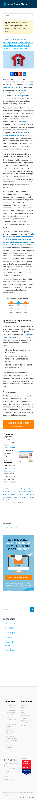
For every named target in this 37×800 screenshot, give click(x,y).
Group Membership (26, 719)
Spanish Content (9, 746)
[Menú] (31, 4)
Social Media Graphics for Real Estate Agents (11, 713)
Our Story (24, 710)
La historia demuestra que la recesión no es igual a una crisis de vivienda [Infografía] (10, 494)
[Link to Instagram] (26, 797)
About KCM (26, 701)
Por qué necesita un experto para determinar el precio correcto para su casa (18, 45)
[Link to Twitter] (23, 797)
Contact (24, 723)
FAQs (23, 713)
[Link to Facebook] (20, 797)
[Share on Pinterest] (20, 74)
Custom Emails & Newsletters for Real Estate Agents (11, 739)
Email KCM (8, 779)
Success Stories (24, 707)
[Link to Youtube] (29, 797)
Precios (23, 40)
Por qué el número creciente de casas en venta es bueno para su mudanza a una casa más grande (26, 494)
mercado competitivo (24, 121)
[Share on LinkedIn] (24, 74)
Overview (10, 701)
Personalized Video (11, 721)
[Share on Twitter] (16, 74)
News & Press (26, 715)
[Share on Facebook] (12, 74)
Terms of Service (12, 795)
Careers (24, 725)
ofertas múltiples (19, 95)
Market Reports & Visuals (9, 731)
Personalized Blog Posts (11, 707)
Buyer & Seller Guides (11, 725)
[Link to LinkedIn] (32, 797)
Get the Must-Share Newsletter (18, 424)
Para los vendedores (11, 40)
